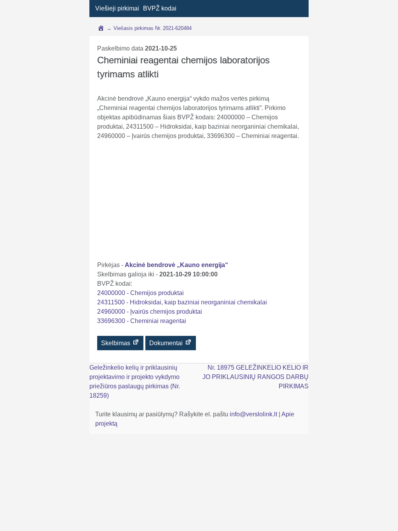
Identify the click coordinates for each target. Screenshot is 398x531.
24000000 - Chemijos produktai (140, 293)
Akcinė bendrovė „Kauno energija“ (176, 265)
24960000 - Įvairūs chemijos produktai (149, 311)
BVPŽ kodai (159, 8)
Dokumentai (166, 343)
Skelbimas (116, 343)
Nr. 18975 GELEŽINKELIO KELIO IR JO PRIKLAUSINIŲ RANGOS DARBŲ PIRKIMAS (255, 377)
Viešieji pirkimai (117, 8)
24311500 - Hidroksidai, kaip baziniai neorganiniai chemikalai (182, 302)
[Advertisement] (199, 202)
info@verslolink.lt (254, 414)
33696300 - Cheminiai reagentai (141, 321)
